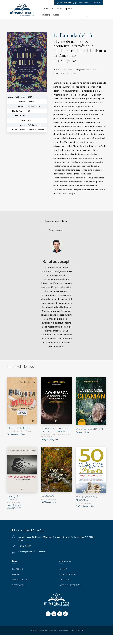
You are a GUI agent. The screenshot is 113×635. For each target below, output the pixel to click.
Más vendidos (19, 579)
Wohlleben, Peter (48, 502)
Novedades (18, 585)
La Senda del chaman (89, 428)
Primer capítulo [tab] (56, 230)
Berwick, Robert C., (15, 505)
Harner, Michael (83, 432)
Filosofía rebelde (18, 427)
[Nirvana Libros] (22, 9)
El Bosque (47, 495)
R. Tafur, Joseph (64, 61)
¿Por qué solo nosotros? (16, 498)
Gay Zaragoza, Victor (16, 434)
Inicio (46, 8)
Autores (16, 574)
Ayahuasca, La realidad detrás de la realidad (55, 430)
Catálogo (57, 8)
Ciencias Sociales (91, 69)
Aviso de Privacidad (70, 585)
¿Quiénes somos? (81, 2)
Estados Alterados (69, 73)
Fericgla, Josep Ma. (49, 439)
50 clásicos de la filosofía (86, 498)
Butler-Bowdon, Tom (85, 506)
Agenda (68, 8)
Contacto (95, 2)
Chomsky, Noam (14, 508)
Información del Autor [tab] (56, 221)
